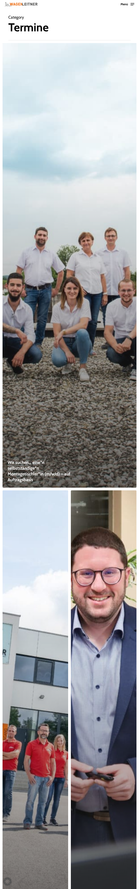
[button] (127, 4)
